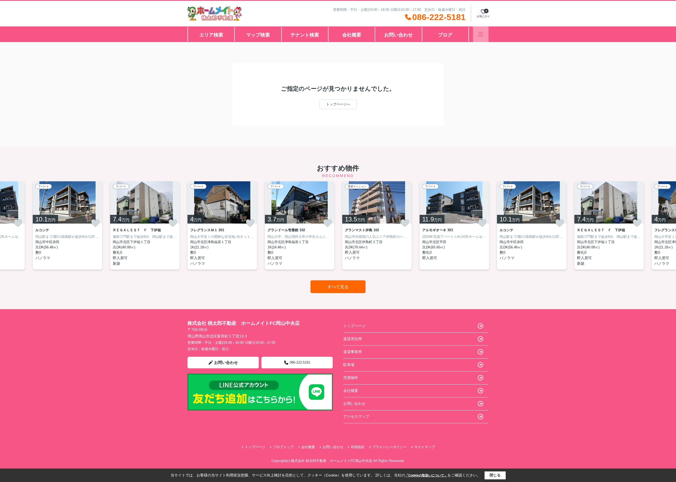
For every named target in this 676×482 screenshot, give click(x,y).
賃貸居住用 (352, 339)
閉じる (495, 475)
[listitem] (222, 225)
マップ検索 (258, 35)
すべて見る (338, 287)
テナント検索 (304, 35)
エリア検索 (211, 35)
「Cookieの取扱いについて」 (426, 475)
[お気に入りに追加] (18, 223)
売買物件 (350, 378)
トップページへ (338, 104)
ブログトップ (283, 447)
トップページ (354, 326)
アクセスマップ (356, 416)
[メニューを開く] (481, 34)
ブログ (445, 35)
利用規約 (358, 447)
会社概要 (351, 35)
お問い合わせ (398, 35)
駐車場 (348, 365)
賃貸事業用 (352, 352)
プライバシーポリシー (389, 447)
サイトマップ (424, 447)
